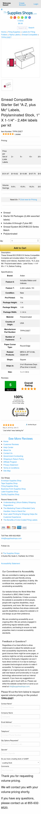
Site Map (7, 470)
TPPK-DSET (6, 37)
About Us (7, 450)
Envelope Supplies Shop (11, 480)
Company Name (7, 713)
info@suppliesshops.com (11, 538)
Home (3, 31)
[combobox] (14, 28)
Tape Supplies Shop (9, 483)
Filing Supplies (14, 31)
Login (36, 4)
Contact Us (7, 453)
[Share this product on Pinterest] (38, 134)
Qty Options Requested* (10, 740)
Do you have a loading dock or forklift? (15, 759)
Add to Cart (20, 248)
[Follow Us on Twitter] (34, 134)
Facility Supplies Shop (10, 494)
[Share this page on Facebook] (31, 134)
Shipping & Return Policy (13, 459)
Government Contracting (13, 456)
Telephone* (5, 731)
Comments (5, 766)
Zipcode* (4, 749)
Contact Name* (6, 703)
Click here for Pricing (28, 199)
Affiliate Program (10, 462)
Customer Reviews (11, 444)
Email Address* (6, 722)
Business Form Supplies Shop (13, 488)
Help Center (8, 447)
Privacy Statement (10, 465)
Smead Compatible (29, 34)
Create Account (22, 4)
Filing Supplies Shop (9, 486)
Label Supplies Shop (9, 491)
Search (31, 27)
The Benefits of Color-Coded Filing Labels (20, 520)
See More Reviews (20, 438)
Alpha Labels (14, 34)
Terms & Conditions (11, 467)
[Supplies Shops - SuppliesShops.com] (20, 14)
